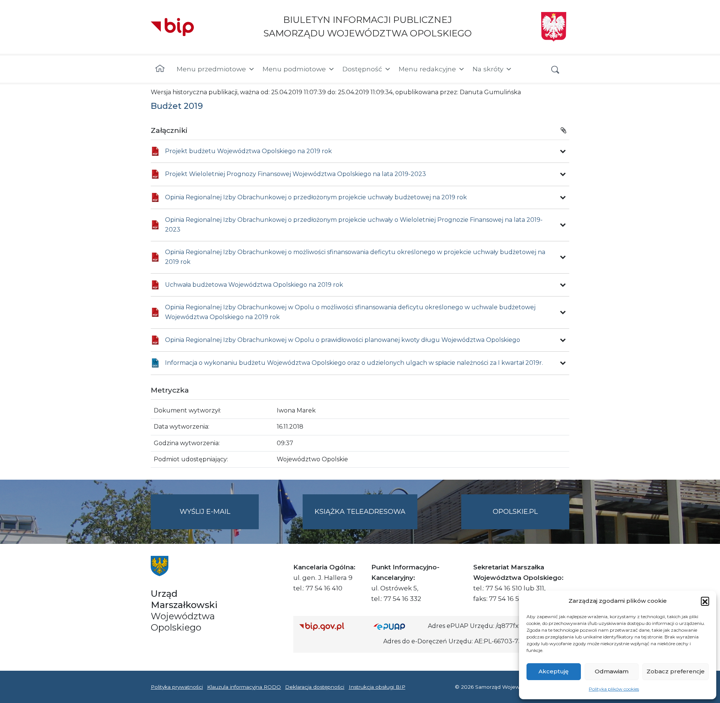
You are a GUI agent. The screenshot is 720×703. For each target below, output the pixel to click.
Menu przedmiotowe (211, 69)
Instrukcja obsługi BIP (377, 687)
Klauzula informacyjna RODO (244, 687)
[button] (705, 601)
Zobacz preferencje (675, 671)
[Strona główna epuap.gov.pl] (398, 626)
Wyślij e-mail (219, 518)
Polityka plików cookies (614, 689)
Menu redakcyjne (427, 69)
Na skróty (487, 69)
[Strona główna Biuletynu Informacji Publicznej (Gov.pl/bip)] (330, 626)
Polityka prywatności (177, 687)
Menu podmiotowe (294, 69)
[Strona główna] (160, 69)
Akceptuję (553, 671)
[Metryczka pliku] (562, 151)
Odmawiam (611, 671)
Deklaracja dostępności (314, 687)
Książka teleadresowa (360, 511)
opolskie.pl (515, 511)
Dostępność (362, 69)
